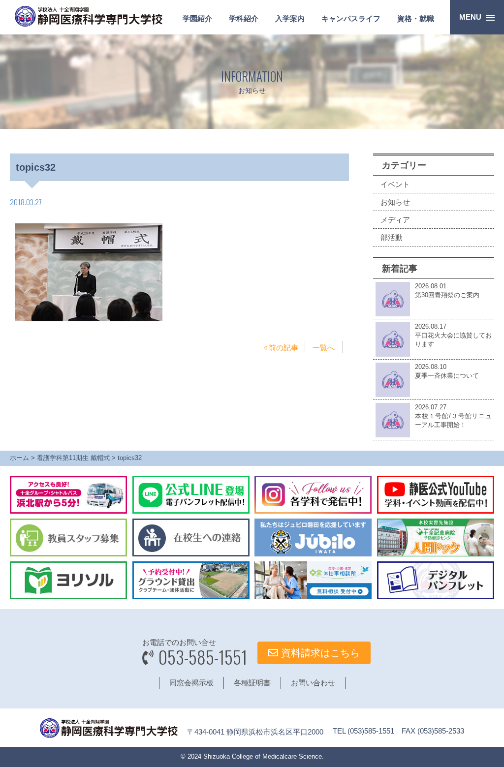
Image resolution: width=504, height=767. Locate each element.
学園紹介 (197, 18)
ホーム (19, 457)
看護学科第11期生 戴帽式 (73, 457)
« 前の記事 (281, 346)
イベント (395, 184)
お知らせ (395, 202)
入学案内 (290, 18)
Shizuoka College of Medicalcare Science (262, 756)
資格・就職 (415, 18)
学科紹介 (243, 18)
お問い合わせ (313, 682)
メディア (395, 219)
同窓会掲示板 (191, 682)
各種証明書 (252, 682)
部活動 (391, 237)
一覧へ (324, 346)
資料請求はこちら (319, 652)
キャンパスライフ (350, 18)
